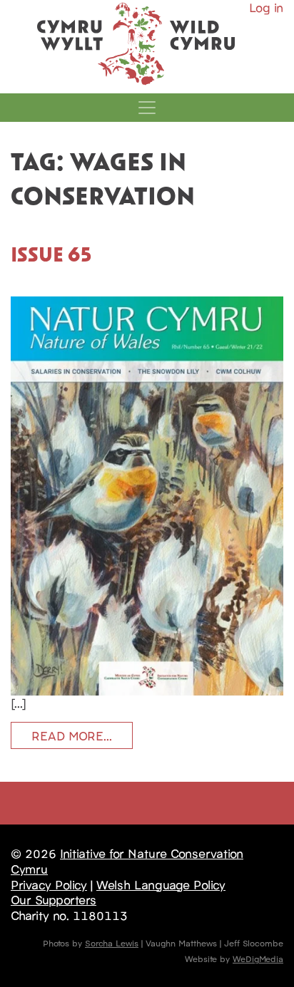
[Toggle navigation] (147, 107)
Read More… (71, 735)
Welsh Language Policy (160, 884)
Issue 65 (51, 254)
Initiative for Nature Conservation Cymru (127, 860)
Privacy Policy (49, 884)
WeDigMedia (258, 958)
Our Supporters (53, 899)
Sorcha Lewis (111, 942)
